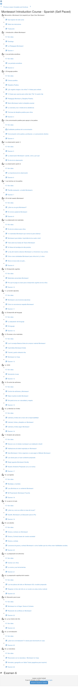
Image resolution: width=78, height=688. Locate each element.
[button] (1, 2)
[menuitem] (1, 4)
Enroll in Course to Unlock (39, 683)
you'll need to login (46, 680)
